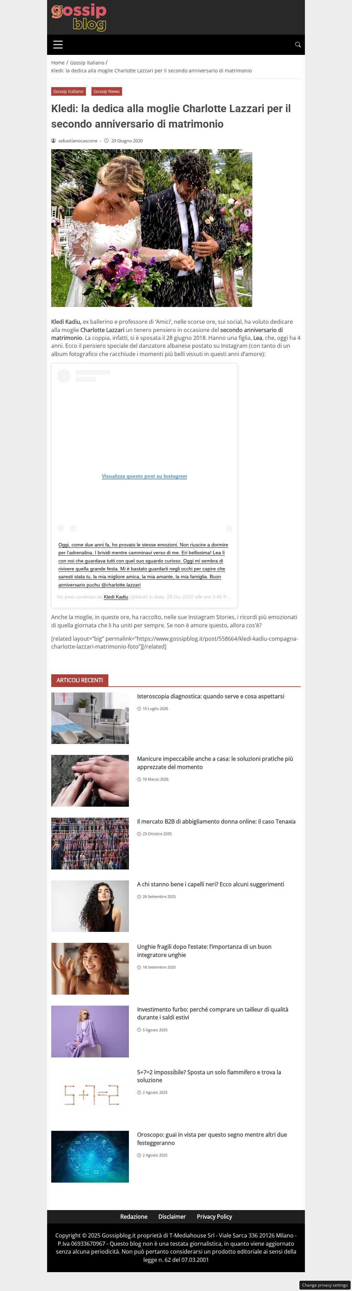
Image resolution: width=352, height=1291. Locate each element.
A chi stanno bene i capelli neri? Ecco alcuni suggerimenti (210, 884)
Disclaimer (172, 1216)
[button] (298, 45)
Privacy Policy (214, 1216)
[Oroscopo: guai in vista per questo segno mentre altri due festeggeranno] (90, 1157)
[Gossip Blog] (78, 17)
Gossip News (107, 91)
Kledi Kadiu (116, 597)
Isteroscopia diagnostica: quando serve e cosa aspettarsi (210, 696)
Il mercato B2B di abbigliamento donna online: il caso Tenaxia (216, 821)
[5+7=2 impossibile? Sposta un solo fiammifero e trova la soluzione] (90, 1094)
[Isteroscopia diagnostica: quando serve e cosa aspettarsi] (90, 718)
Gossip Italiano (68, 91)
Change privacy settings (325, 1285)
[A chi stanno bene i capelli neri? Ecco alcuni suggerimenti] (90, 906)
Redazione (133, 1216)
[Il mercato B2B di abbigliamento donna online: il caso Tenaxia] (90, 843)
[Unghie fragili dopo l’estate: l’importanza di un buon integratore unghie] (90, 969)
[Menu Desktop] (58, 45)
